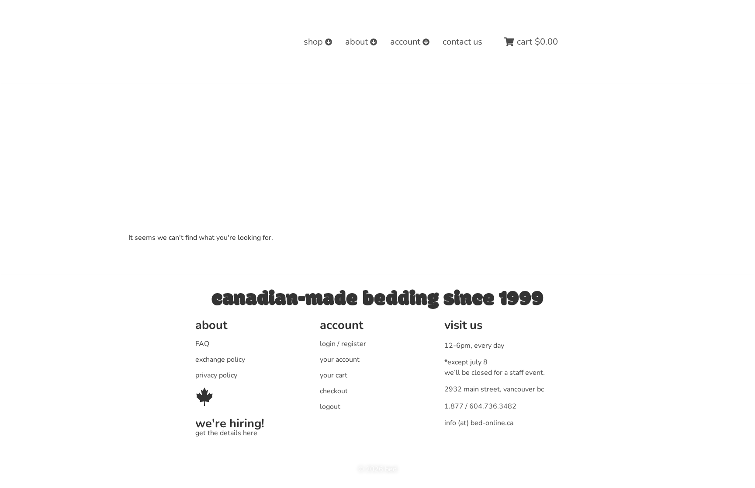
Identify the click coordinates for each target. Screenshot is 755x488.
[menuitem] (317, 42)
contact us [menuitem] (462, 42)
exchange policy (220, 359)
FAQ (202, 344)
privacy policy (216, 375)
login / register (343, 344)
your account (340, 359)
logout (330, 407)
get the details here (226, 433)
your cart (333, 375)
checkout (334, 391)
